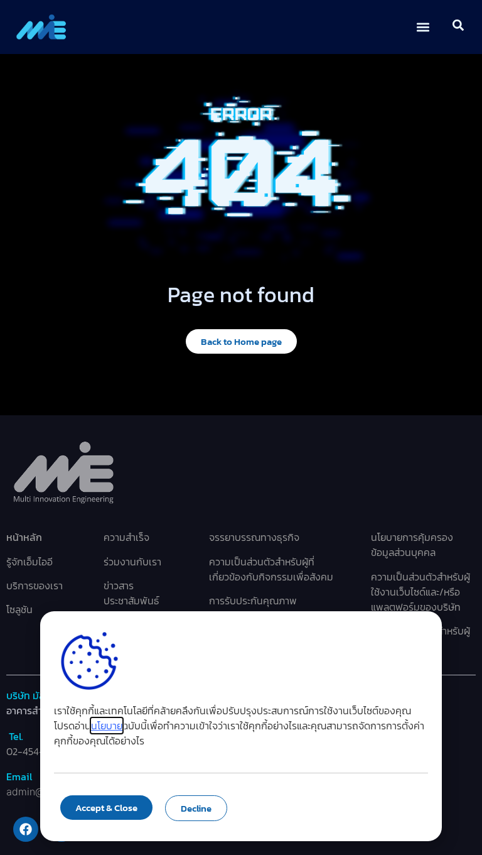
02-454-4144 (35, 751)
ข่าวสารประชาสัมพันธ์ (131, 593)
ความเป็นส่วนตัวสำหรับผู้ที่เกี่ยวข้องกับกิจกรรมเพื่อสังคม (271, 569)
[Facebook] (25, 829)
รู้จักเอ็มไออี (29, 561)
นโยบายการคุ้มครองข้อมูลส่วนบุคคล (412, 545)
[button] (423, 27)
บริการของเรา (34, 585)
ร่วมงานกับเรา (132, 561)
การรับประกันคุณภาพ (253, 600)
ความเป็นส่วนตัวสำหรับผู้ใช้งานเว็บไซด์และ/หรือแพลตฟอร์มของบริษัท (420, 591)
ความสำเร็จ (126, 537)
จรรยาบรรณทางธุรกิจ (254, 537)
